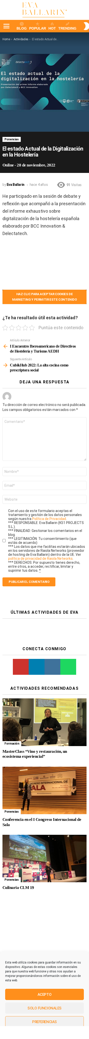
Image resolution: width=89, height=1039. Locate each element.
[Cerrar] (82, 502)
